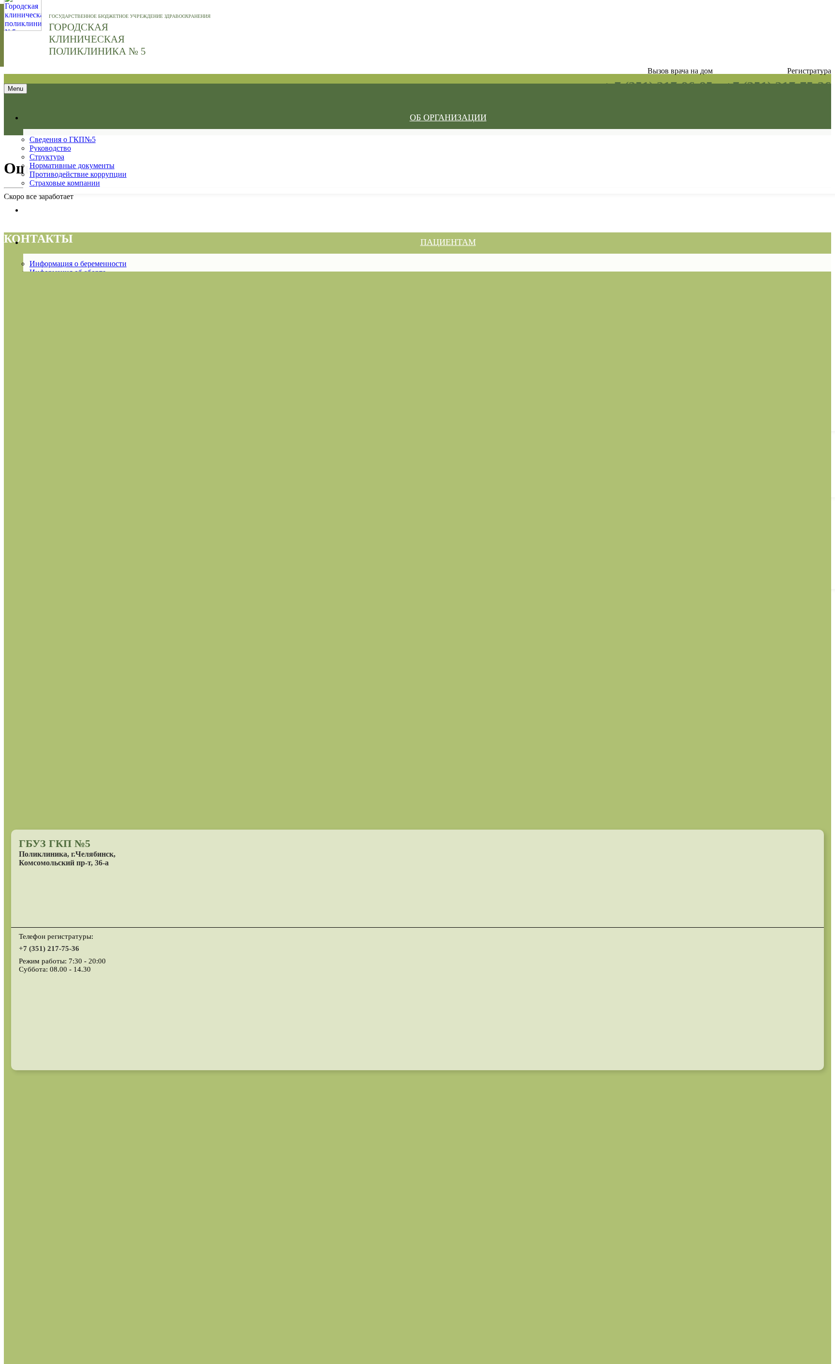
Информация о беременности (78, 263)
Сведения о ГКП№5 (62, 139)
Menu (15, 88)
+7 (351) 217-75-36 (49, 948)
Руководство (50, 148)
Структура (46, 157)
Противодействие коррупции (78, 174)
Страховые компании (64, 183)
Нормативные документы (72, 165)
